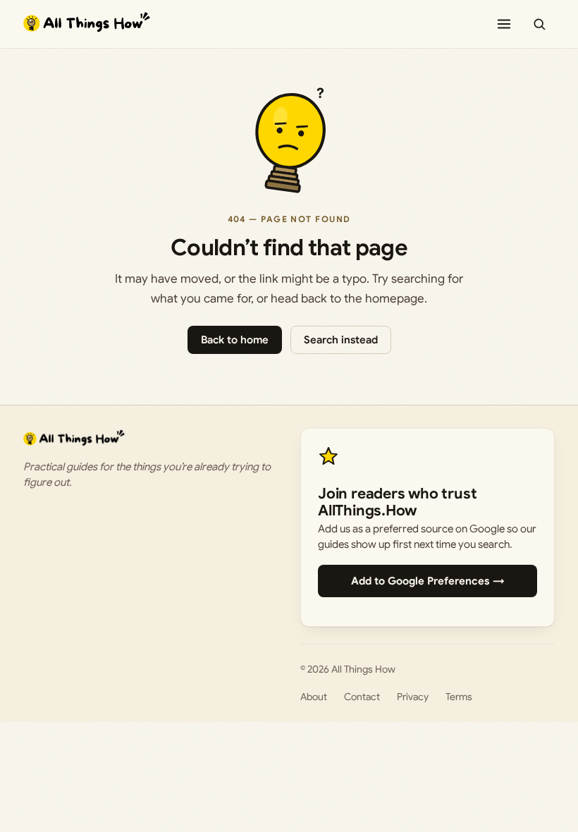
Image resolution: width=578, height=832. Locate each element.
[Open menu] (504, 24)
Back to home (235, 340)
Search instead (341, 340)
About (313, 696)
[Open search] (539, 23)
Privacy (413, 696)
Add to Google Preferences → (428, 581)
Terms (458, 696)
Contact (362, 696)
